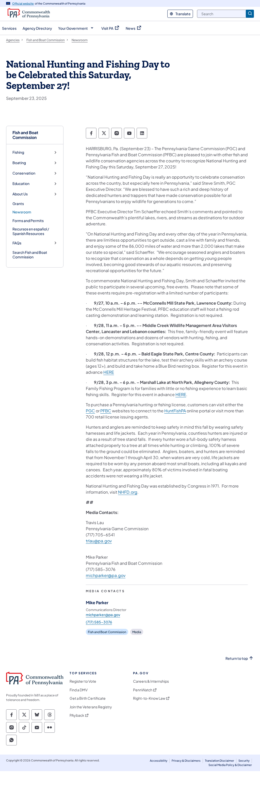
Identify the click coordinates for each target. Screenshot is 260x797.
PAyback (77, 715)
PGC (90, 410)
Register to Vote (83, 681)
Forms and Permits (28, 220)
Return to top (236, 658)
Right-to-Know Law (149, 698)
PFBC (105, 410)
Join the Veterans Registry (91, 707)
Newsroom (21, 212)
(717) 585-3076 (99, 622)
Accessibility (158, 760)
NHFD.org (127, 492)
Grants (18, 203)
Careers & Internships (151, 681)
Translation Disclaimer (219, 760)
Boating (19, 163)
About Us (20, 194)
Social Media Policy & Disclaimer (230, 765)
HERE (108, 372)
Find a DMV (79, 690)
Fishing (18, 152)
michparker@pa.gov (105, 575)
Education (20, 183)
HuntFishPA (175, 410)
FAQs (16, 243)
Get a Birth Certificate (88, 698)
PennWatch (142, 690)
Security (244, 760)
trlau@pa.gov (99, 540)
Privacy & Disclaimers (186, 760)
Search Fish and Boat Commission (29, 254)
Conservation (23, 173)
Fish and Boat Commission (25, 135)
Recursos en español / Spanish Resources (30, 231)
